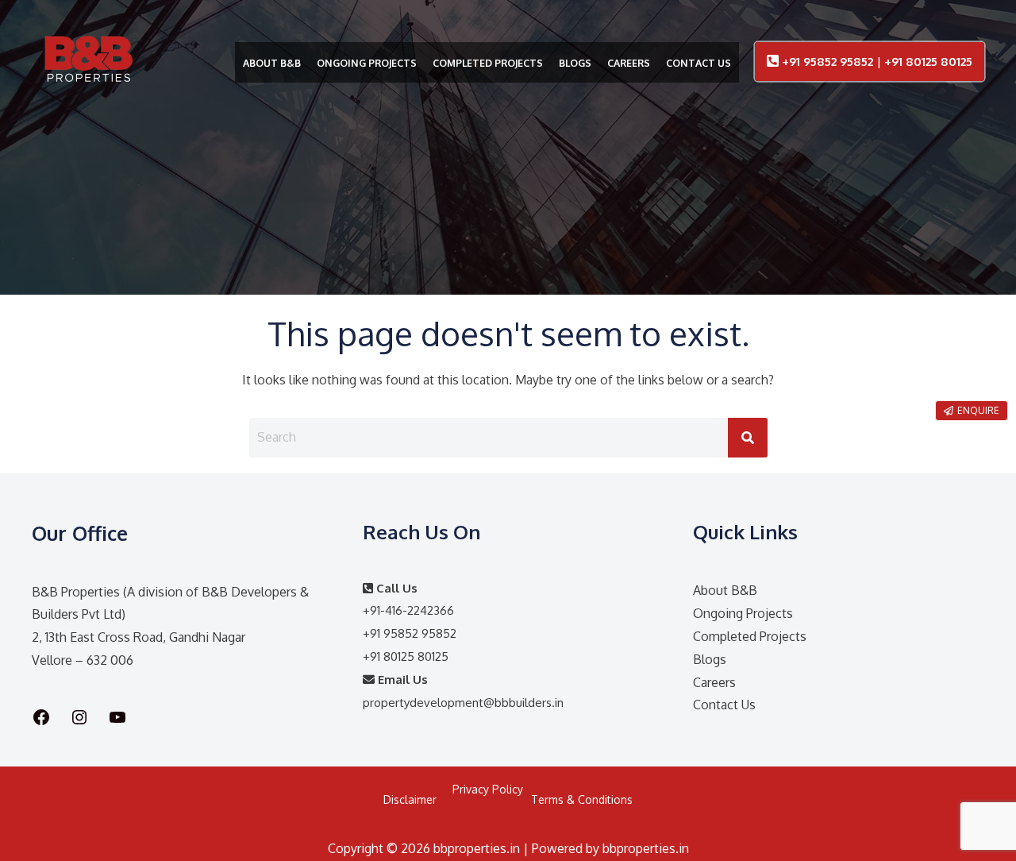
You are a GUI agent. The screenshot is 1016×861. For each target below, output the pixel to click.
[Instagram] (79, 717)
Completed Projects (749, 636)
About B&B (725, 590)
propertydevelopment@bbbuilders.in (463, 702)
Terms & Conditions (582, 799)
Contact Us (724, 704)
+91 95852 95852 (829, 61)
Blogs (709, 659)
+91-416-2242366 (408, 610)
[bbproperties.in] (90, 65)
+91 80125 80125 (928, 61)
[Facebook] (41, 717)
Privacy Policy (487, 789)
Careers (714, 682)
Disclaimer (410, 799)
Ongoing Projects (743, 613)
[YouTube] (117, 717)
